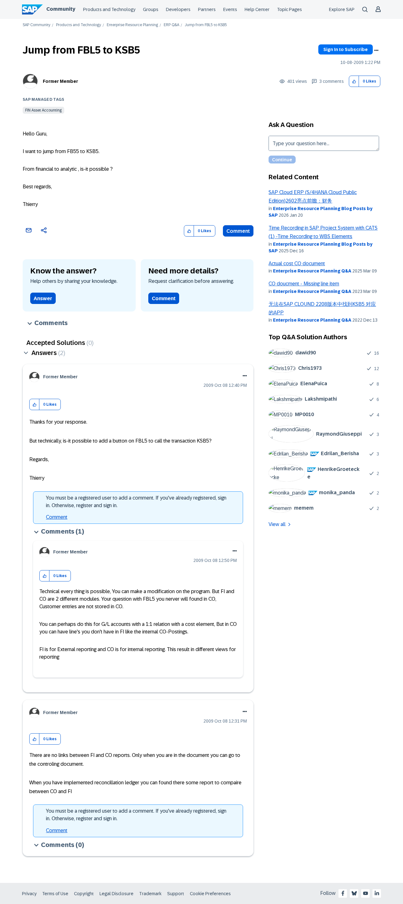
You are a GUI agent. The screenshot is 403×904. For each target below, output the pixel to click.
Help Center (257, 9)
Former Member (60, 81)
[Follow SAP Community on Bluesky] (354, 893)
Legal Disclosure (116, 893)
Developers (178, 9)
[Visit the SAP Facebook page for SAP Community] (342, 893)
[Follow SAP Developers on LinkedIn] (376, 893)
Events (230, 9)
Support (175, 893)
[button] (354, 81)
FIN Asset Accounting (43, 110)
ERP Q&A (171, 25)
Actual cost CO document (297, 263)
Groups (150, 9)
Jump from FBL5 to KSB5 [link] (206, 25)
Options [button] (376, 50)
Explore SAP (342, 9)
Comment (238, 231)
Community (60, 9)
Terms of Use (55, 893)
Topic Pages (289, 9)
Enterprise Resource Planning (132, 25)
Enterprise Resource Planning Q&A (312, 270)
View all (277, 524)
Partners (207, 9)
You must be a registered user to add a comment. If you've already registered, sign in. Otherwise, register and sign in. (136, 501)
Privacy (29, 893)
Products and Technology (109, 9)
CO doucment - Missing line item (304, 283)
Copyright (84, 893)
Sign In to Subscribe (345, 49)
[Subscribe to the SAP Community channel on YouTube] (365, 893)
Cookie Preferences (210, 893)
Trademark (150, 893)
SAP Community (36, 25)
